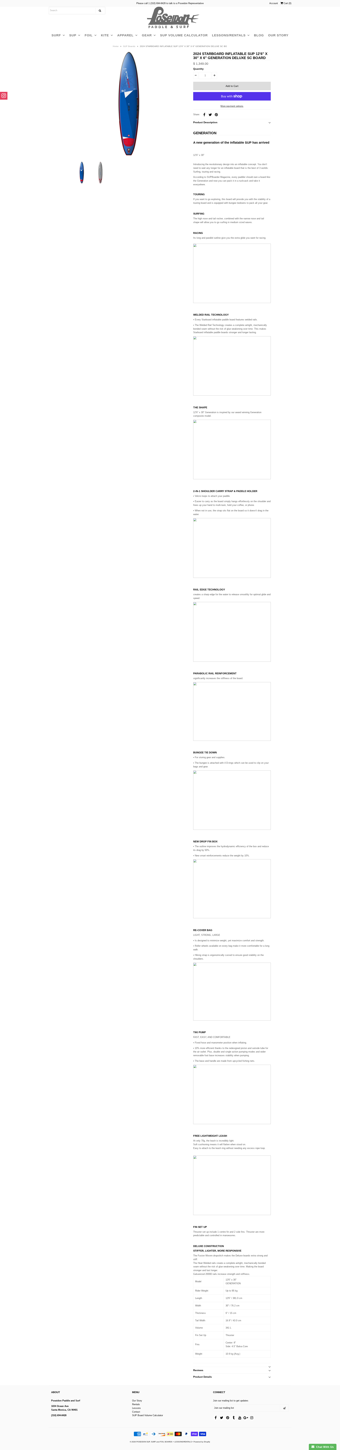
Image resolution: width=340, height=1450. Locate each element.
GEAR (147, 35)
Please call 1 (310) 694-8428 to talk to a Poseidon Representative (170, 3)
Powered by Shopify (202, 1442)
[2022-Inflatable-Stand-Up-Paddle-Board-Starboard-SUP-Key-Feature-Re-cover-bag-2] (232, 917)
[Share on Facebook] (204, 114)
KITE (105, 35)
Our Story (137, 1400)
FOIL (89, 35)
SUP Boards (129, 46)
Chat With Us (324, 1446)
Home (116, 46)
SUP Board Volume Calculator (147, 1415)
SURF (56, 35)
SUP (72, 35)
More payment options (231, 106)
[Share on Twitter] (210, 114)
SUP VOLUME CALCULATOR (184, 35)
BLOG (259, 35)
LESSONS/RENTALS (229, 35)
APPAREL (125, 35)
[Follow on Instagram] (3, 96)
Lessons (136, 1408)
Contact (136, 1411)
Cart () (287, 3)
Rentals (136, 1404)
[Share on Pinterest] (216, 114)
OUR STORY (278, 35)
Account (273, 3)
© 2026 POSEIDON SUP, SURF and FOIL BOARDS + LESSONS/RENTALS (161, 1442)
